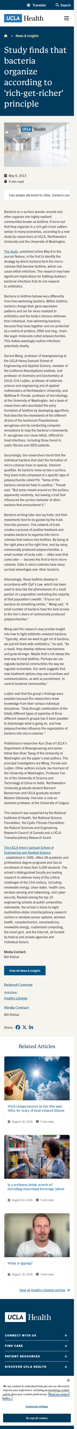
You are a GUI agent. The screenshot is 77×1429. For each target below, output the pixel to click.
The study (11, 251)
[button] (36, 5)
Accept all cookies (37, 1418)
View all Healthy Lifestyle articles (42, 1290)
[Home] (5, 35)
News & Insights (27, 36)
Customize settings (37, 1406)
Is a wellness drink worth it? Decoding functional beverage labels (36, 1187)
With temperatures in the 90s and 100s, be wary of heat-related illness (36, 1108)
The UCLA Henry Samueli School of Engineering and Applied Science (29, 849)
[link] (18, 1027)
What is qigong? (20, 1263)
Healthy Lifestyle (15, 998)
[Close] (68, 1380)
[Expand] (65, 1335)
